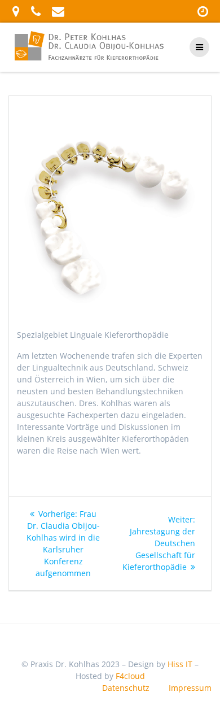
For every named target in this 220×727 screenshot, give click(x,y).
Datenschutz (125, 687)
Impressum (190, 687)
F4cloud (130, 676)
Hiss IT (180, 664)
